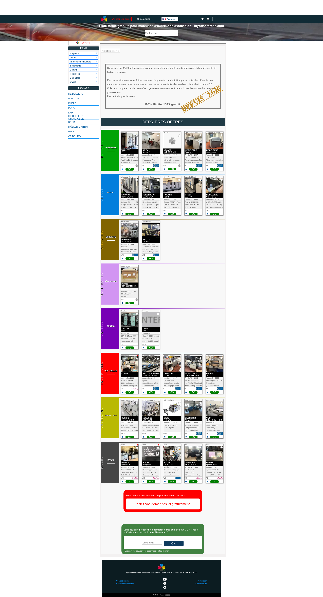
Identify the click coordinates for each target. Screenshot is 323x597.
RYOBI (72, 122)
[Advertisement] (161, 7)
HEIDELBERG (75, 93)
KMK (70, 112)
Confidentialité (201, 584)
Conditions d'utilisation (125, 584)
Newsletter (202, 581)
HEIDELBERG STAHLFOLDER (76, 117)
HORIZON (73, 98)
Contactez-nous (122, 581)
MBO (71, 131)
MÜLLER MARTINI (78, 126)
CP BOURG (74, 136)
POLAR (72, 108)
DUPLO (72, 103)
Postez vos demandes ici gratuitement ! (162, 504)
